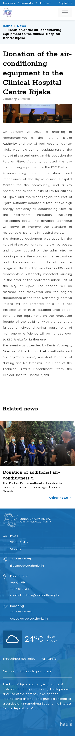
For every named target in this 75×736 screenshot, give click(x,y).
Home (7, 26)
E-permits (25, 3)
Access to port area (35, 671)
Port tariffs (49, 659)
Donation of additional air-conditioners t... (31, 475)
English (64, 3)
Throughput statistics (19, 659)
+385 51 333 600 (22, 589)
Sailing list (43, 3)
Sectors (9, 671)
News (21, 26)
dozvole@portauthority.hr (29, 619)
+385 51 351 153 (21, 612)
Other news (58, 498)
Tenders (9, 3)
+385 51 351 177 (20, 559)
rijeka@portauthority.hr (27, 566)
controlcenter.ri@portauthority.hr (34, 595)
